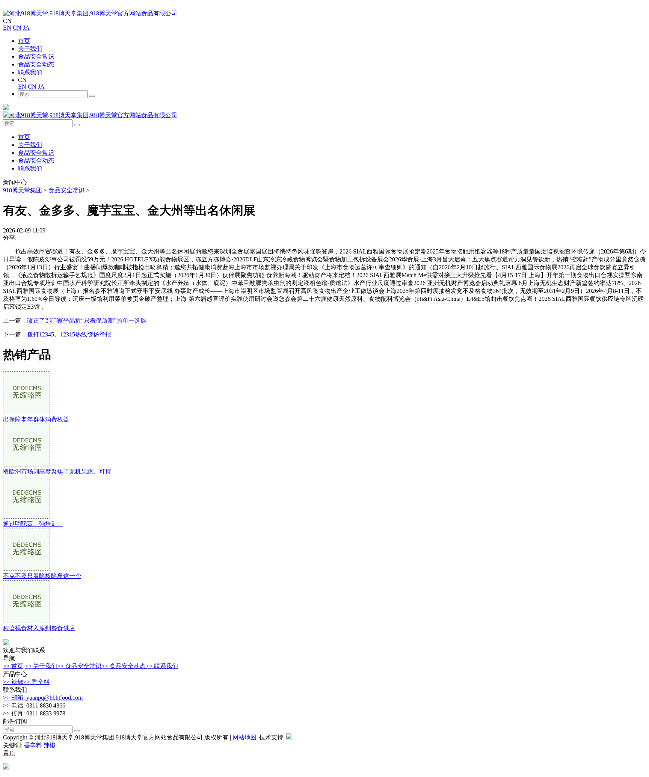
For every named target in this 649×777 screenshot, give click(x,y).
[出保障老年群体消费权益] (26, 412)
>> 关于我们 (41, 666)
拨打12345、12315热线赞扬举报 (69, 334)
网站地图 (244, 737)
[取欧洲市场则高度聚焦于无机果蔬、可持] (26, 464)
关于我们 (30, 48)
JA (26, 27)
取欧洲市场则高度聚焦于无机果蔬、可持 (57, 471)
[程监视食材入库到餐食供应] (26, 621)
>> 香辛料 (36, 682)
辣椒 (50, 745)
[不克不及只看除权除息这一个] (26, 569)
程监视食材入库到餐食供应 (39, 628)
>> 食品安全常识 (79, 666)
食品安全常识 (36, 56)
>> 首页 (13, 666)
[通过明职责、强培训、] (26, 516)
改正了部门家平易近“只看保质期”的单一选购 (86, 320)
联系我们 (30, 72)
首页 (24, 41)
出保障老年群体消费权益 (36, 419)
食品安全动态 (36, 64)
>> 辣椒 (13, 682)
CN (17, 27)
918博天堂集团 (22, 190)
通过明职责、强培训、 (33, 524)
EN (7, 27)
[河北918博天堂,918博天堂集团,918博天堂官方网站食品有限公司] (90, 13)
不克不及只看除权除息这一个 (42, 576)
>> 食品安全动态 (123, 666)
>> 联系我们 (162, 666)
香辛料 (33, 745)
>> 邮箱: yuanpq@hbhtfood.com (43, 697)
